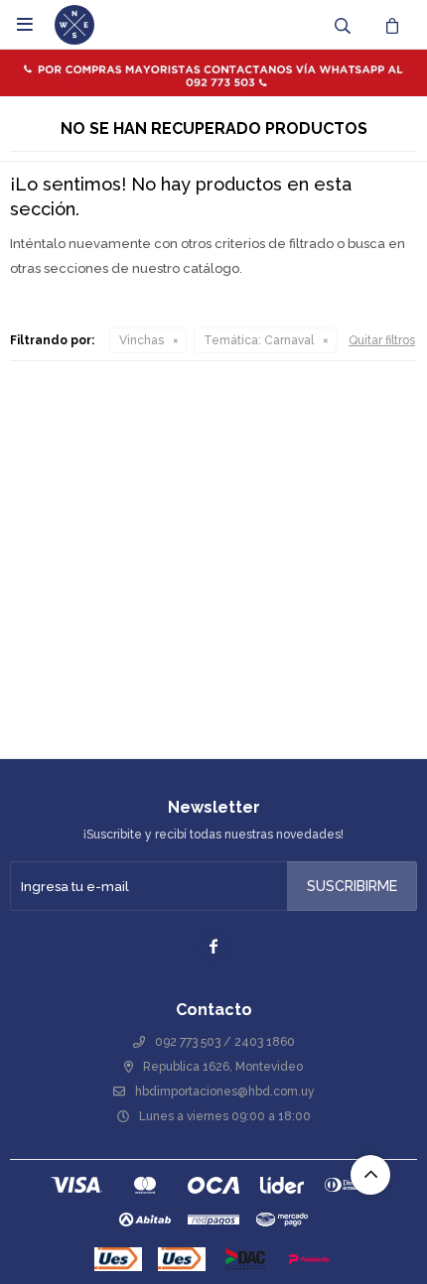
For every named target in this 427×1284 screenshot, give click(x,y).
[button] (342, 25)
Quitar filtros (382, 340)
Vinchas (141, 340)
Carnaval (259, 340)
